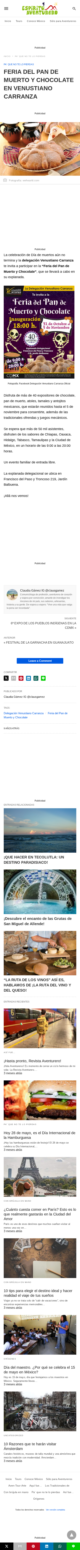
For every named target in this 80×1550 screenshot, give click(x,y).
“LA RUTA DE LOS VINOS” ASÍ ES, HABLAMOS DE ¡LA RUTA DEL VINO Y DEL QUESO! (37, 985)
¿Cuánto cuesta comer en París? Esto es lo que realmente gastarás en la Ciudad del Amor (40, 1214)
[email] (20, 1546)
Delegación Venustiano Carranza (24, 713)
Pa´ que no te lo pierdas (30, 56)
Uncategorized (13, 1435)
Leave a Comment (40, 660)
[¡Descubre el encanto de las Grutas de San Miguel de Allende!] (40, 891)
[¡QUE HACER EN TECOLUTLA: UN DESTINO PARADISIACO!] (40, 830)
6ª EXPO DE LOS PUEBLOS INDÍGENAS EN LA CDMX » (43, 625)
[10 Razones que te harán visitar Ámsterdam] (40, 1411)
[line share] (43, 678)
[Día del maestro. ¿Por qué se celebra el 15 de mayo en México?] (40, 1335)
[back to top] (71, 1535)
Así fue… (9, 1052)
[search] (74, 8)
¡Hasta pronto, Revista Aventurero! (32, 1061)
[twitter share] (6, 678)
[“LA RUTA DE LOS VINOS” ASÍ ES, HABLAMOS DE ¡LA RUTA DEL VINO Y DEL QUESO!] (40, 953)
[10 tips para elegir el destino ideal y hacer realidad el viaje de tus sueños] (40, 1258)
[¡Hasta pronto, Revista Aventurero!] (40, 1028)
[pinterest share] (21, 678)
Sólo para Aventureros (63, 21)
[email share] (13, 678)
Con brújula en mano (17, 1201)
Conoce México (36, 21)
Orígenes (10, 1359)
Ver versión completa (55, 1510)
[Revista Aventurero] (39, 8)
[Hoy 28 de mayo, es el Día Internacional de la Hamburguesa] (40, 1100)
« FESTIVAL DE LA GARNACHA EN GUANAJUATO (38, 642)
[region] (40, 36)
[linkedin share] (28, 678)
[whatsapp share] (35, 678)
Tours (19, 21)
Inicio (8, 21)
